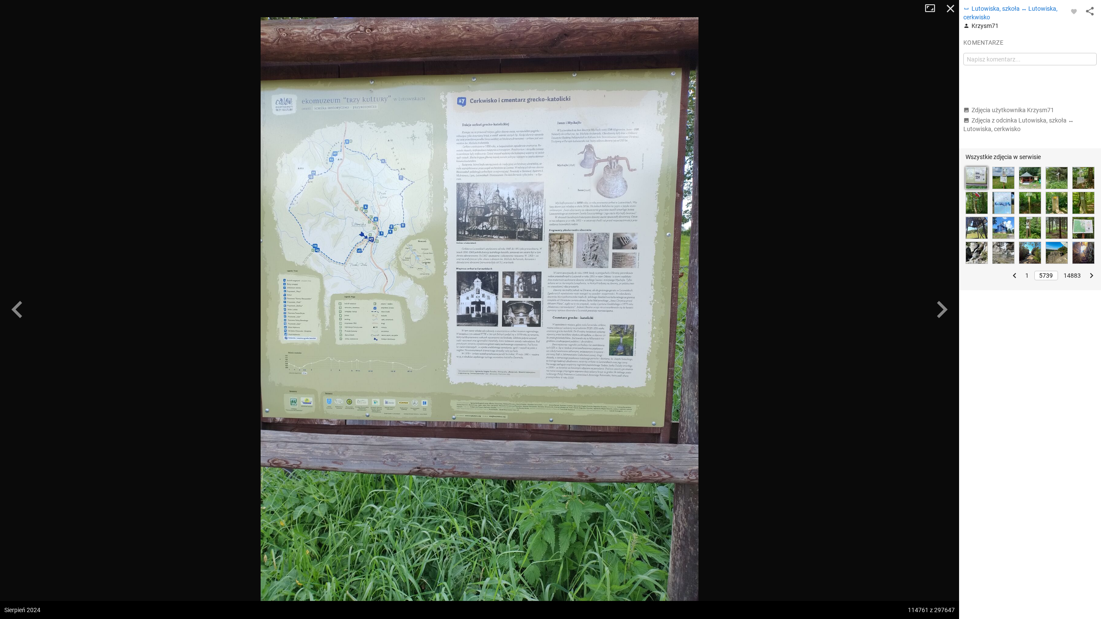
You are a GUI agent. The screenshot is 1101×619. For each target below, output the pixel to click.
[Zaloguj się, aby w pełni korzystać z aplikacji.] (1074, 11)
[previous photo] (17, 309)
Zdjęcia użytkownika (1013, 110)
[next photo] (942, 309)
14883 (1072, 275)
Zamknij (950, 8)
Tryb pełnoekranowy (933, 8)
